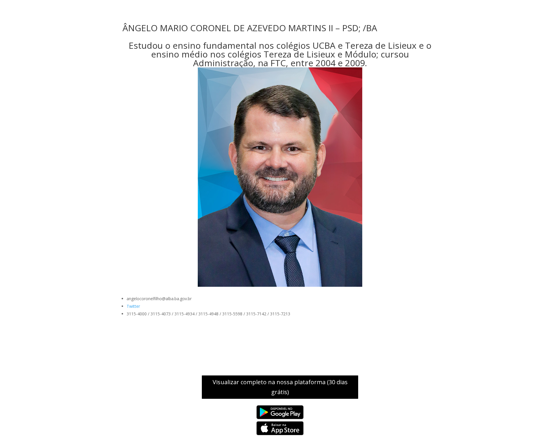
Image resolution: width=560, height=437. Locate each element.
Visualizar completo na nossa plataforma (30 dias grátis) (280, 387)
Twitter (133, 306)
